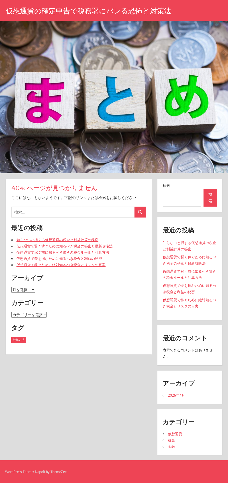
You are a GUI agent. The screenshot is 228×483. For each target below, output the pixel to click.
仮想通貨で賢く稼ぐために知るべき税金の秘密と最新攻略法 (64, 246)
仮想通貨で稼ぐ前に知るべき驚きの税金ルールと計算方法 (62, 252)
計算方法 (18, 340)
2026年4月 (176, 395)
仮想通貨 (175, 433)
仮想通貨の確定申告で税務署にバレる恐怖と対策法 (88, 10)
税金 (171, 440)
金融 (171, 446)
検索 (166, 185)
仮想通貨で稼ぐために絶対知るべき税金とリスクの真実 (61, 264)
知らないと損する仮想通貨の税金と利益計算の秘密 (57, 239)
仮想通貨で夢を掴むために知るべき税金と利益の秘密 (59, 258)
